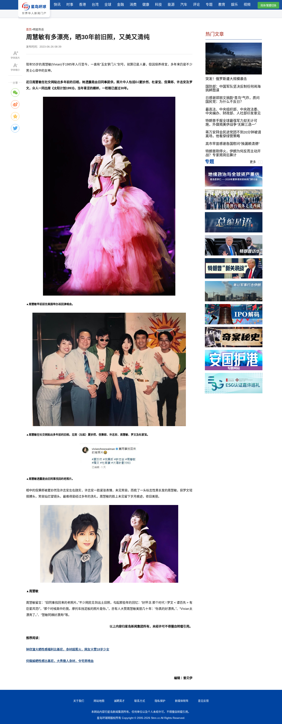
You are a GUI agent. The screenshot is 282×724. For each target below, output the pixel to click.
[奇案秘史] (233, 346)
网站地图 (99, 700)
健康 (145, 5)
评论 (196, 5)
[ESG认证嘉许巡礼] (233, 392)
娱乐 (234, 5)
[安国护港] (233, 369)
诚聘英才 (119, 700)
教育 (221, 5)
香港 (82, 5)
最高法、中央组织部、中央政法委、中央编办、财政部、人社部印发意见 (233, 111)
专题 (209, 5)
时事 (69, 5)
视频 (247, 5)
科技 (158, 5)
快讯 (57, 5)
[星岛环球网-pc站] (34, 18)
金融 (120, 5)
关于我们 (78, 700)
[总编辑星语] (233, 231)
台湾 (95, 5)
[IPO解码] (233, 323)
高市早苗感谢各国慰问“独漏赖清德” (232, 143)
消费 (133, 5)
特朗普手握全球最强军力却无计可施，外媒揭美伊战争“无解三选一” (231, 122)
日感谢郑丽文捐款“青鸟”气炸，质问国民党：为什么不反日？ (232, 100)
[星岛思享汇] (233, 185)
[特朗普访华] (233, 254)
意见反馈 (203, 700)
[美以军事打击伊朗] (233, 300)
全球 (107, 5)
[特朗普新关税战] (233, 277)
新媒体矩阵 (181, 700)
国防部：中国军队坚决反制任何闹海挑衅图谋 (233, 88)
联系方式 (139, 700)
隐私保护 (160, 700)
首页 (28, 29)
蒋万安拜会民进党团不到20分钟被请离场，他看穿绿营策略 (233, 134)
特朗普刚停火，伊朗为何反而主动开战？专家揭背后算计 (233, 153)
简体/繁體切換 (268, 5)
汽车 (183, 5)
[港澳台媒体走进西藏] (233, 208)
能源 (171, 5)
